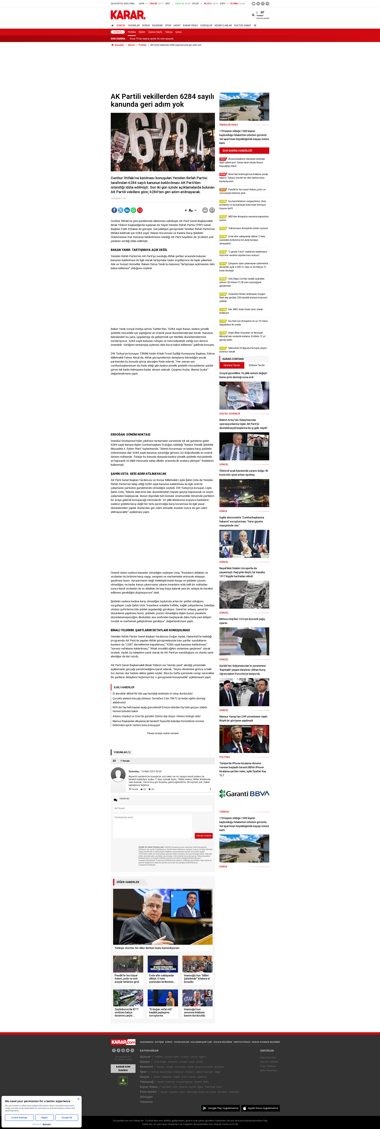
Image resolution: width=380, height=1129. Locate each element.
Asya (192, 1062)
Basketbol (166, 1072)
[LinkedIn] (127, 210)
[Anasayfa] (113, 25)
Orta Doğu (160, 1062)
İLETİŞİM (159, 1042)
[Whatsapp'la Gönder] (133, 210)
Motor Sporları (204, 1072)
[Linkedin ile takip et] (128, 1050)
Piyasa (160, 1067)
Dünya (146, 25)
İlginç (200, 1087)
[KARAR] (128, 14)
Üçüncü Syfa (171, 1056)
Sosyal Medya (184, 1082)
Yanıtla (135, 789)
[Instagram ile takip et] (132, 1050)
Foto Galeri (148, 1092)
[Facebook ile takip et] (263, 3)
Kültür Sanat (242, 25)
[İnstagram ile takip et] (258, 3)
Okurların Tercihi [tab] (232, 365)
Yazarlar (134, 25)
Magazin (167, 1077)
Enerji (190, 1067)
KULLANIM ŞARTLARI (201, 1042)
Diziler (156, 1077)
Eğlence (202, 1077)
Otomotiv (180, 1067)
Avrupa (183, 1062)
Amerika (173, 1062)
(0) (152, 789)
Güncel (121, 25)
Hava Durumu (268, 1057)
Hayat (177, 25)
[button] (185, 210)
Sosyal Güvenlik (204, 1067)
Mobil (161, 1082)
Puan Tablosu (268, 1066)
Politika (132, 32)
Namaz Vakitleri (269, 1062)
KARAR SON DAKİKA (123, 1068)
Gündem (167, 1087)
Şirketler (219, 1067)
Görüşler (206, 25)
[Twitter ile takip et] (267, 3)
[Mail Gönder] (140, 210)
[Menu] (254, 25)
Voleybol (178, 1072)
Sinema (183, 1087)
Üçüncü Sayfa (155, 32)
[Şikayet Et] (210, 789)
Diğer (217, 1072)
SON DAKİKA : (118, 38)
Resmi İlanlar (223, 25)
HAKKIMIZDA (146, 1042)
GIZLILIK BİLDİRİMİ (222, 1042)
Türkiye (168, 32)
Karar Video (190, 25)
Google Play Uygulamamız (223, 1108)
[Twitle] (121, 210)
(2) (144, 789)
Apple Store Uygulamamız (263, 1108)
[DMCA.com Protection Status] (123, 1080)
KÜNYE (168, 1042)
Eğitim (142, 32)
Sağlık (176, 1077)
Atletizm (190, 1072)
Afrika (199, 1062)
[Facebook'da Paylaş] (114, 210)
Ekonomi (157, 25)
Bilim (206, 1082)
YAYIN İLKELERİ (181, 1042)
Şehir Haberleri (268, 1070)
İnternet (170, 1082)
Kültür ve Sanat (207, 1092)
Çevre (178, 32)
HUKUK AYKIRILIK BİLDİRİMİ (266, 1042)
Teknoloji (146, 1082)
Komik (192, 1087)
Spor (168, 25)
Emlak (169, 1067)
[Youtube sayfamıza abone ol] (123, 1050)
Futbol (154, 1072)
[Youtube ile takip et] (253, 3)
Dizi (175, 1087)
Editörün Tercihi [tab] (257, 365)
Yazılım (198, 1082)
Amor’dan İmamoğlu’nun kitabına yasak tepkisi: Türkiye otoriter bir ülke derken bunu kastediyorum (180, 38)
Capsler (173, 1092)
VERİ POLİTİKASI (241, 1042)
